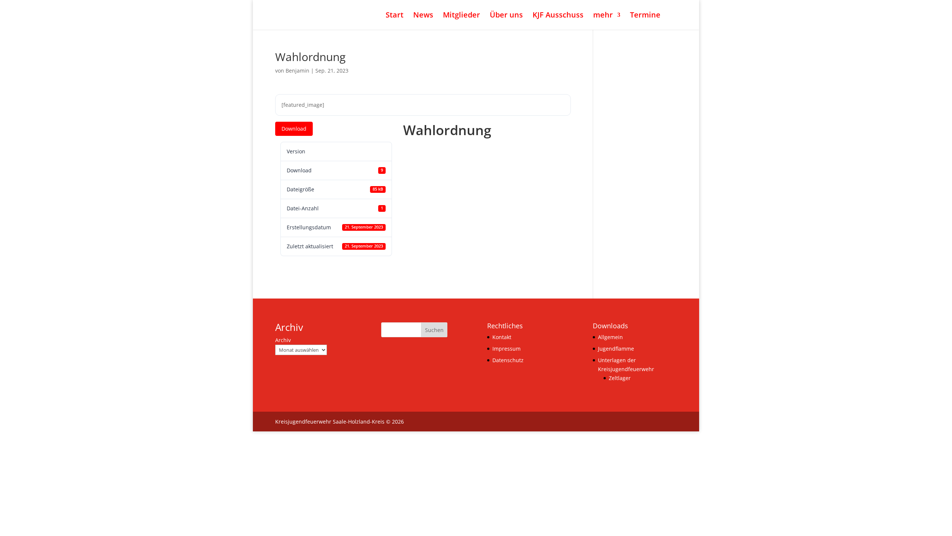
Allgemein (610, 337)
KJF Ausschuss (558, 16)
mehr (603, 16)
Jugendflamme (616, 348)
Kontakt (501, 337)
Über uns (506, 16)
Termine (645, 16)
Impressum (506, 348)
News (423, 16)
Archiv (283, 340)
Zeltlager (620, 378)
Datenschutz (508, 360)
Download (294, 128)
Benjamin (297, 70)
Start (394, 16)
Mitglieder (461, 16)
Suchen (434, 330)
